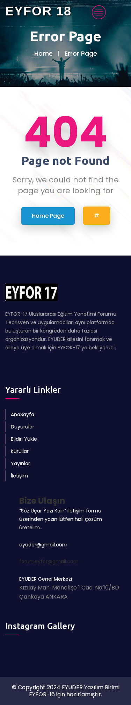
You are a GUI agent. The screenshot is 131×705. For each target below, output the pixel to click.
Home (43, 53)
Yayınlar (20, 463)
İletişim (19, 475)
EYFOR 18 (38, 11)
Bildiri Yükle (24, 438)
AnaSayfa (22, 414)
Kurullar (20, 451)
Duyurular (22, 426)
